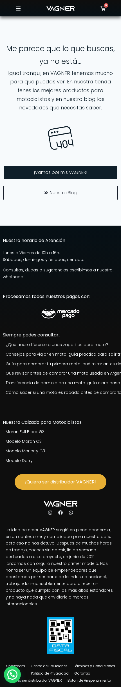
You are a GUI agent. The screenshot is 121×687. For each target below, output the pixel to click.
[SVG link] (60, 8)
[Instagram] (50, 512)
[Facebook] (60, 512)
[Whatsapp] (70, 512)
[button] (18, 9)
